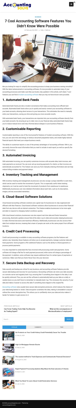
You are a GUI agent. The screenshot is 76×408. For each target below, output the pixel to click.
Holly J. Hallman (45, 30)
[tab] (14, 327)
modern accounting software (29, 95)
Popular (14, 327)
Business (38, 17)
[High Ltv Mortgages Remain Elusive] (8, 352)
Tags (61, 327)
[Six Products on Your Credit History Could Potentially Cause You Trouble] (8, 340)
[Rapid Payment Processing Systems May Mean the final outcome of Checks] (8, 376)
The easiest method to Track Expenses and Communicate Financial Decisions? (43, 357)
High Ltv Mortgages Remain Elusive (27, 344)
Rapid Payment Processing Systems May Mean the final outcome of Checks (41, 369)
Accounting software (9, 287)
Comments (38, 327)
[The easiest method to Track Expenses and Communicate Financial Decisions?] (8, 364)
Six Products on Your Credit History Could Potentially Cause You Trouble (40, 332)
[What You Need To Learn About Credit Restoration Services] (8, 388)
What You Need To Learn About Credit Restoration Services (36, 381)
